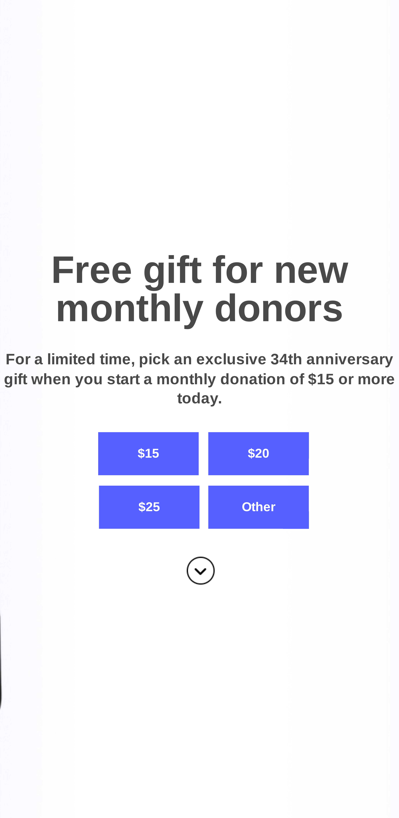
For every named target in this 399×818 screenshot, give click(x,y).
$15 (148, 453)
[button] (199, 289)
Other (258, 507)
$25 (149, 507)
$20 (258, 453)
